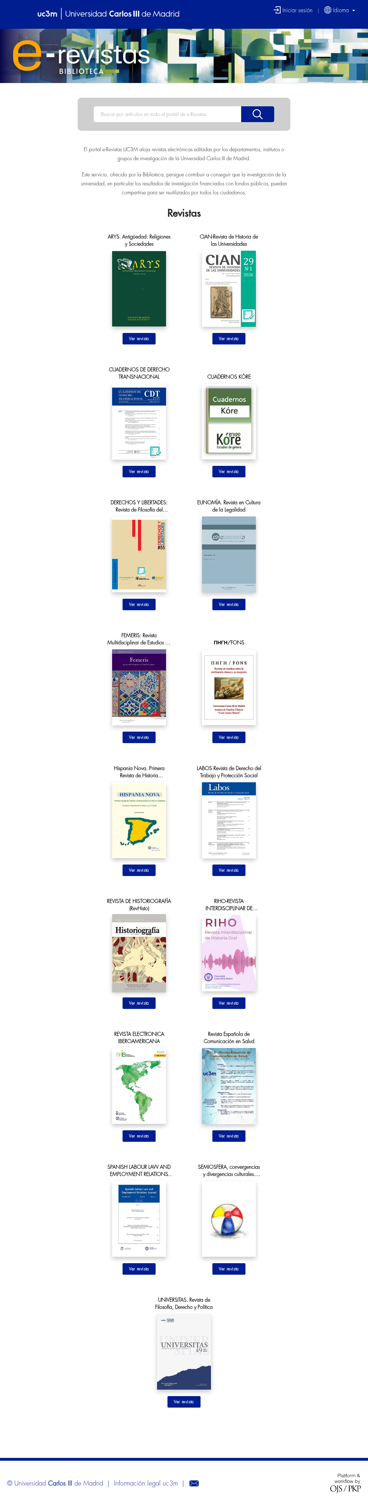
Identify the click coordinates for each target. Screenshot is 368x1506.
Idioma (341, 10)
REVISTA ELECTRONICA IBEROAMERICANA (139, 1038)
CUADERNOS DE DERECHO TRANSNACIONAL (139, 373)
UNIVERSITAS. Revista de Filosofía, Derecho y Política (184, 1303)
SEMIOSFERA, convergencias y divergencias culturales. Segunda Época (229, 1171)
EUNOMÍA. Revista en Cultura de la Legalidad (229, 506)
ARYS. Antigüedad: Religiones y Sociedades (139, 240)
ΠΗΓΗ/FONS (229, 642)
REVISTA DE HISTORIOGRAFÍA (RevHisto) (139, 905)
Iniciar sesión (297, 10)
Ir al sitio (139, 339)
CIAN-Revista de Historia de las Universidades (229, 240)
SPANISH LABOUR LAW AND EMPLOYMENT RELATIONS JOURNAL (139, 1171)
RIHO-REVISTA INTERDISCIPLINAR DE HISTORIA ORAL (229, 905)
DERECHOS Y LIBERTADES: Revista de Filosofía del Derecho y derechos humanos (139, 506)
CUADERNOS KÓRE (229, 376)
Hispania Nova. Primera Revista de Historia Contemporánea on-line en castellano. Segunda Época (139, 772)
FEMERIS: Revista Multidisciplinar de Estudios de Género (139, 639)
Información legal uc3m (146, 1483)
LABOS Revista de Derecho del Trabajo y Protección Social (229, 772)
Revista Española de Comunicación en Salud (229, 1038)
